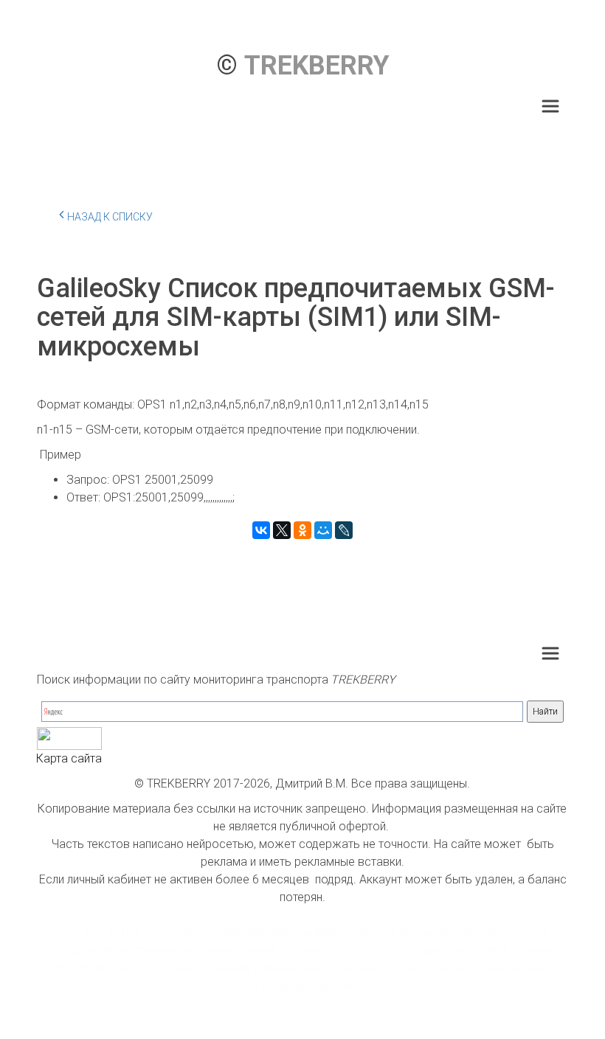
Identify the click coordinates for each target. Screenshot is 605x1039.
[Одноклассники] (302, 530)
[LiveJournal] (344, 530)
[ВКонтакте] (261, 530)
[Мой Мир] (323, 530)
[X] (282, 530)
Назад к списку (110, 217)
